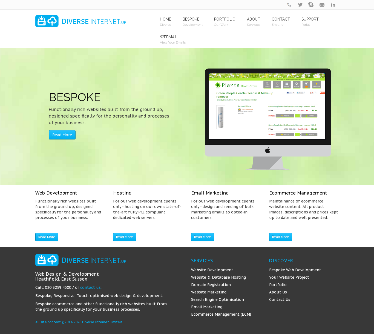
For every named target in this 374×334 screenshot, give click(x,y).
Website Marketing (208, 292)
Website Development (212, 269)
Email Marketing (206, 306)
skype (311, 5)
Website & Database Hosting (218, 277)
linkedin (333, 5)
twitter (300, 5)
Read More (62, 134)
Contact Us (279, 299)
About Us (278, 292)
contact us (90, 287)
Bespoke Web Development (295, 269)
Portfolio (278, 284)
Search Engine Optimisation (217, 299)
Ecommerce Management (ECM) (221, 314)
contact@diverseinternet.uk (322, 5)
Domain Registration (211, 284)
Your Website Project (289, 277)
